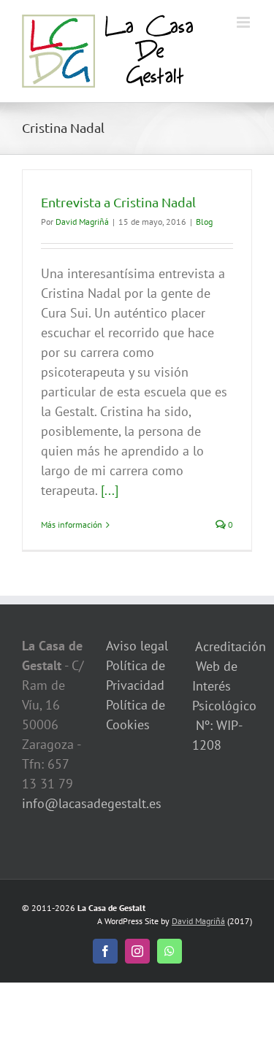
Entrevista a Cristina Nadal (118, 202)
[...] (109, 490)
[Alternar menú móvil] (244, 22)
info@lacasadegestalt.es (91, 803)
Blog (204, 221)
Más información (71, 524)
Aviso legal (137, 645)
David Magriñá (82, 221)
